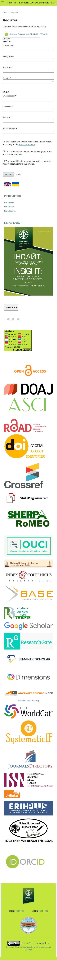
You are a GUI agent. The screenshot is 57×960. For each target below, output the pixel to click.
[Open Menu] (3, 3)
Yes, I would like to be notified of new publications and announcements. (28, 152)
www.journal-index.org (28, 700)
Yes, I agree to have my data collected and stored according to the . (27, 143)
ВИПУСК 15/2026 (12, 222)
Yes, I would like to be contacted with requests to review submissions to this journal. (27, 162)
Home (6, 12)
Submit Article (11, 307)
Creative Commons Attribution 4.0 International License (28, 948)
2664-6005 (43, 911)
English (7, 184)
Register (8, 174)
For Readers (9, 202)
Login (18, 174)
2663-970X (19, 911)
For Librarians (10, 211)
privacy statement (27, 144)
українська (15, 184)
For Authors (9, 206)
